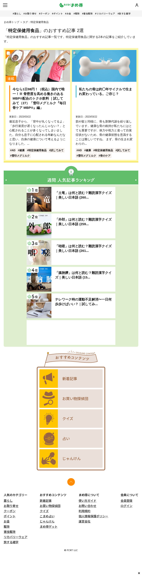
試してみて (57, 150)
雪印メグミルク (21, 155)
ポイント (58, 13)
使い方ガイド (87, 500)
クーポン (45, 13)
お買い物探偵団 (50, 505)
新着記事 (46, 500)
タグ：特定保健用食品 (36, 22)
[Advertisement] (71, 332)
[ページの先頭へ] (71, 482)
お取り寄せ (31, 13)
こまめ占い (47, 516)
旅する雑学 (125, 13)
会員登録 (126, 500)
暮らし (17, 13)
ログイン (126, 505)
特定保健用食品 (37, 150)
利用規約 (84, 511)
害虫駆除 (88, 13)
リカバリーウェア (106, 13)
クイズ (44, 511)
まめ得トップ (11, 22)
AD (13, 150)
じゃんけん (47, 521)
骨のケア (105, 155)
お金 (69, 13)
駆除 (77, 13)
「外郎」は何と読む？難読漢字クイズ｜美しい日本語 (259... (83, 222)
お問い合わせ (87, 505)
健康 (22, 150)
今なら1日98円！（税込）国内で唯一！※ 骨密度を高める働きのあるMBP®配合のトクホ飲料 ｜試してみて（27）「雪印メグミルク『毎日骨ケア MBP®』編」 (39, 98)
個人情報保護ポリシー (93, 516)
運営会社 (84, 521)
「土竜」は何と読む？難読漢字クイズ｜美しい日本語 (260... (83, 195)
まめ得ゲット (49, 526)
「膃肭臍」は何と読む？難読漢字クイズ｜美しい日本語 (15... (83, 275)
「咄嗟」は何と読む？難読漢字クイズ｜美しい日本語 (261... (83, 248)
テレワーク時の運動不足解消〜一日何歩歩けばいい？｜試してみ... (83, 302)
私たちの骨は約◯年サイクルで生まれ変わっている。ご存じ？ (105, 91)
